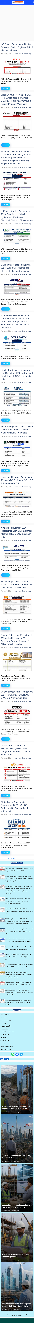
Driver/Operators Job (7, 1032)
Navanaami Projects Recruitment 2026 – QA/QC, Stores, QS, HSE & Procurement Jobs (17, 480)
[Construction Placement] (18, 2)
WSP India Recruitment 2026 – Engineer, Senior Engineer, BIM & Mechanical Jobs (17, 47)
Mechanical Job (5, 1049)
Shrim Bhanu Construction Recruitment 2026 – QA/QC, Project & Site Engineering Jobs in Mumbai (18, 1002)
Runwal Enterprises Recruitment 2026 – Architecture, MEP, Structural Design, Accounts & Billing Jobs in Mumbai (19, 975)
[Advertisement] (17, 23)
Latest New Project (6, 1046)
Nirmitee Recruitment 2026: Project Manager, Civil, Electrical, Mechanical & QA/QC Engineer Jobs (18, 957)
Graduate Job (4, 1040)
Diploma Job (4, 1029)
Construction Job (5, 1026)
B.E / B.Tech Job (5, 1020)
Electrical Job (4, 1035)
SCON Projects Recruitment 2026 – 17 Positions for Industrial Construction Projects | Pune (16, 584)
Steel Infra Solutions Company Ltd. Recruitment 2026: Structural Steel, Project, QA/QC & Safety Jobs (19, 931)
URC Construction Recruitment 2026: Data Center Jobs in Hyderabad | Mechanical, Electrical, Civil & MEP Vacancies (17, 901)
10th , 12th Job (5, 1014)
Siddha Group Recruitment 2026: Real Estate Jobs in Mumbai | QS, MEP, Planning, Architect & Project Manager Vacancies (19, 878)
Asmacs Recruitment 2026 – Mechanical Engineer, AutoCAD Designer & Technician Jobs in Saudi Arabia (19, 992)
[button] (33, 2)
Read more (5, 88)
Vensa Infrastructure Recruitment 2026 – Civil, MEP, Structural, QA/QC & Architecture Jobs (17, 695)
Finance (3, 1037)
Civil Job (3, 1023)
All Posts (3, 1017)
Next (13, 858)
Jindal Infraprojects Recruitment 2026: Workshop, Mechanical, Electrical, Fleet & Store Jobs (16, 268)
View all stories (17, 1315)
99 (9, 858)
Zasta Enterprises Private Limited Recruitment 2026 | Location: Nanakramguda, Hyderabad (17, 429)
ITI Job (2, 1043)
